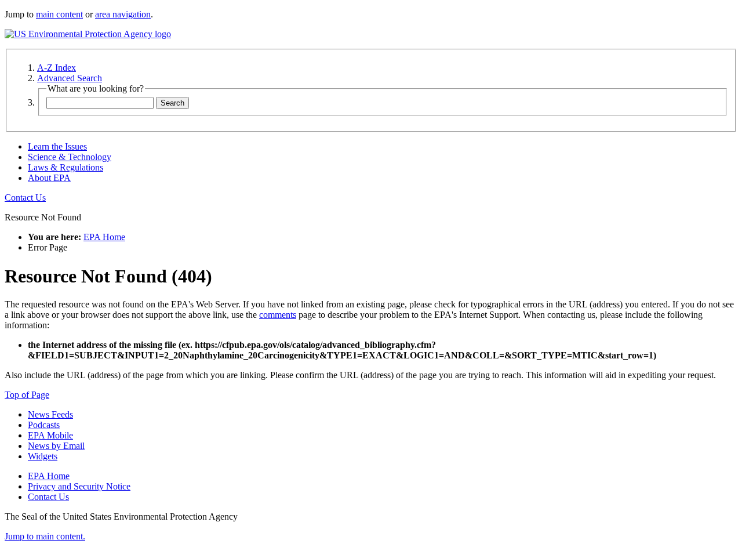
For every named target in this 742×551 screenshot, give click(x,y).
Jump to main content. (45, 536)
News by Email (56, 446)
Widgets (42, 456)
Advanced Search (69, 78)
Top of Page (27, 395)
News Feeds (50, 414)
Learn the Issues (57, 146)
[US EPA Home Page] (88, 34)
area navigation (123, 14)
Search (172, 103)
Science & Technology (69, 157)
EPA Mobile (50, 435)
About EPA (49, 178)
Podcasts (44, 425)
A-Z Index (56, 67)
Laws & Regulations (65, 167)
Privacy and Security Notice (79, 486)
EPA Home (104, 237)
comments (277, 315)
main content (59, 14)
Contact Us (25, 197)
